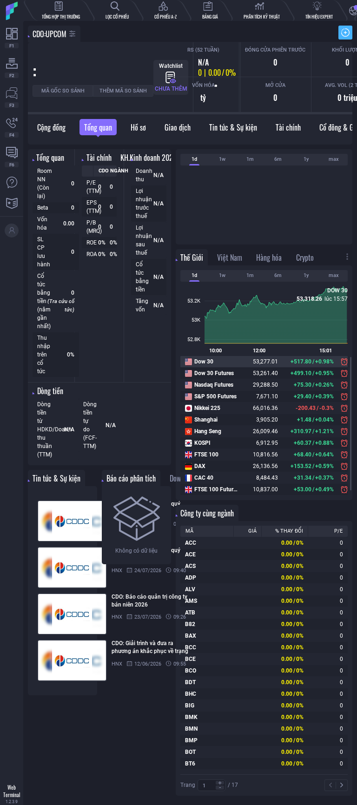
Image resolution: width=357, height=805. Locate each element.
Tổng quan (98, 127)
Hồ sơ (138, 127)
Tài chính (288, 127)
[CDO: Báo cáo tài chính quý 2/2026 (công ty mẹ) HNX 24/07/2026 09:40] (62, 567)
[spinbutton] (211, 786)
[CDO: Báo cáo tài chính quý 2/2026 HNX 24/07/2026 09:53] (62, 521)
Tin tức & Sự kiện (233, 127)
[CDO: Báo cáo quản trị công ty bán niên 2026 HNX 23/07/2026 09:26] (62, 614)
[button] (220, 783)
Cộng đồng (51, 127)
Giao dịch (178, 127)
